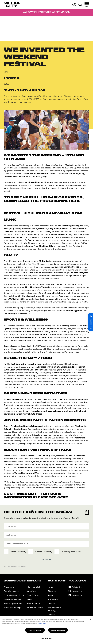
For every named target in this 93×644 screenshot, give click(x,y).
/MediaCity (77, 587)
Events (30, 599)
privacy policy (16, 567)
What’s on (31, 591)
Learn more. (42, 624)
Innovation (53, 599)
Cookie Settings (46, 638)
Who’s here (9, 587)
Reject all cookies (35, 630)
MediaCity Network (12, 599)
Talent (51, 595)
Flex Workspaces (11, 591)
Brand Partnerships (12, 607)
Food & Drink (33, 595)
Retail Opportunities (13, 603)
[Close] (90, 619)
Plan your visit (33, 587)
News (50, 587)
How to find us (33, 603)
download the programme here (42, 201)
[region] (46, 630)
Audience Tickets (35, 607)
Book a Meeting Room (14, 595)
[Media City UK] (12, 4)
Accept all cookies (58, 630)
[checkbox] (46, 551)
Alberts (51, 614)
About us (52, 591)
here (62, 497)
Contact (51, 603)
